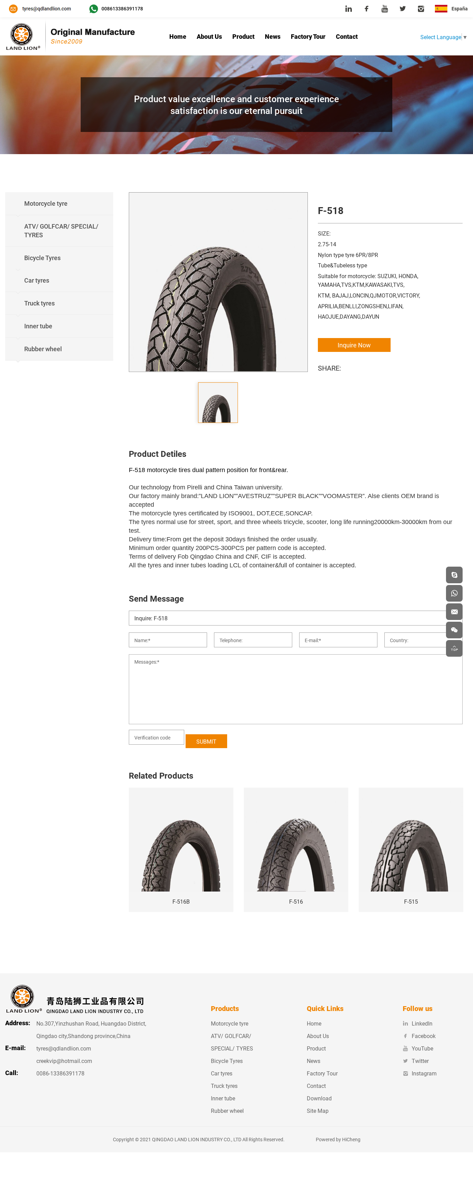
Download (319, 1098)
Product (243, 36)
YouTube (422, 1048)
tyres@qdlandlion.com (63, 1048)
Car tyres (221, 1073)
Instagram (424, 1073)
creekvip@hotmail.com (64, 1060)
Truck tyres (224, 1085)
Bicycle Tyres (227, 1060)
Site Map (318, 1110)
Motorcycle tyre (229, 1023)
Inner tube (223, 1098)
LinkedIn (422, 1023)
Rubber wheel (227, 1110)
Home (177, 36)
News (272, 36)
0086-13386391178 (60, 1073)
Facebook (424, 1035)
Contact (347, 36)
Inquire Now (354, 345)
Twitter (420, 1060)
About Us (209, 36)
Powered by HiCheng (338, 1139)
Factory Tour (308, 36)
